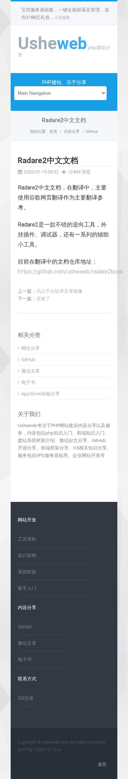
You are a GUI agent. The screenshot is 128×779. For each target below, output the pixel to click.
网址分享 (30, 348)
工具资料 (27, 539)
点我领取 (62, 17)
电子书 (28, 382)
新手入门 (27, 588)
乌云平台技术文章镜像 (59, 291)
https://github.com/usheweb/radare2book (70, 271)
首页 (53, 131)
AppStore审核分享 (40, 393)
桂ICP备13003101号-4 (39, 749)
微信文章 (30, 371)
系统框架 (27, 572)
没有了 (43, 298)
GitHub (91, 131)
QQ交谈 (25, 698)
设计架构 (27, 555)
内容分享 (72, 131)
